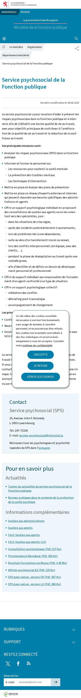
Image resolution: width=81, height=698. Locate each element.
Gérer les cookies (40, 377)
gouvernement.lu (9, 11)
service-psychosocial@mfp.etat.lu (41, 435)
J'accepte (40, 355)
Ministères (25, 11)
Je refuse (40, 366)
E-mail (10, 682)
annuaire (44, 448)
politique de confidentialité (37, 345)
